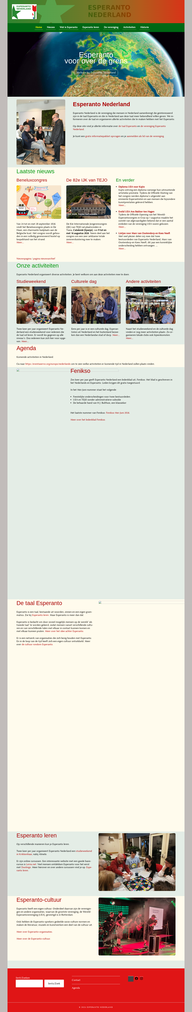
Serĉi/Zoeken (23, 977)
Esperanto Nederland (101, 104)
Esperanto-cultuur (39, 900)
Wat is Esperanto (69, 27)
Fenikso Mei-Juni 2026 (117, 412)
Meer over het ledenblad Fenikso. (88, 419)
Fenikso (80, 371)
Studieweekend (31, 281)
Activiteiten (129, 27)
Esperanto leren (90, 27)
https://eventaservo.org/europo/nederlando (48, 363)
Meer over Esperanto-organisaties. (34, 931)
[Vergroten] (61, 103)
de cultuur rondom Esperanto (37, 644)
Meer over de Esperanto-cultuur (33, 938)
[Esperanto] (155, 28)
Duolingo (26, 867)
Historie (144, 27)
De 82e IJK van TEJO (86, 180)
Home (39, 27)
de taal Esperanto (127, 126)
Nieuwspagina (23, 258)
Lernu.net (31, 864)
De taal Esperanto (39, 603)
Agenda (26, 348)
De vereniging (111, 27)
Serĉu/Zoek (54, 983)
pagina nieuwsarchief (44, 258)
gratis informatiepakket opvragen (102, 136)
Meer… (20, 242)
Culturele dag (84, 281)
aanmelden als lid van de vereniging (145, 136)
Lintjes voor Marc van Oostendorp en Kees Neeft (144, 233)
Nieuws (51, 27)
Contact (76, 980)
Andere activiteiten (143, 281)
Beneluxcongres (31, 180)
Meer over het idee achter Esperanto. (64, 631)
